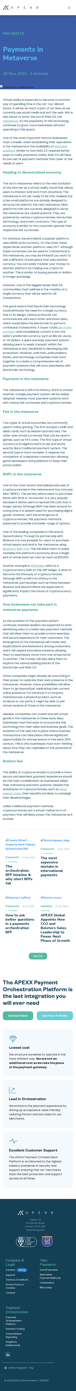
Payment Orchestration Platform (14, 1321)
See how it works (55, 1016)
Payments (13, 33)
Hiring (22, 1270)
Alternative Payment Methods (50, 1276)
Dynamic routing (15, 1328)
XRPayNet (37, 566)
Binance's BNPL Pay (16, 549)
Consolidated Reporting (14, 1335)
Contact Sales (18, 1016)
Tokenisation (47, 1282)
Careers (15, 1270)
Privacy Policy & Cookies (15, 1286)
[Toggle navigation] (69, 7)
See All (38, 956)
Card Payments (49, 1269)
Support (10, 1274)
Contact (10, 1292)
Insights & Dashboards (13, 1343)
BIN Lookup (46, 1287)
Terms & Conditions (17, 1279)
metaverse (10, 121)
